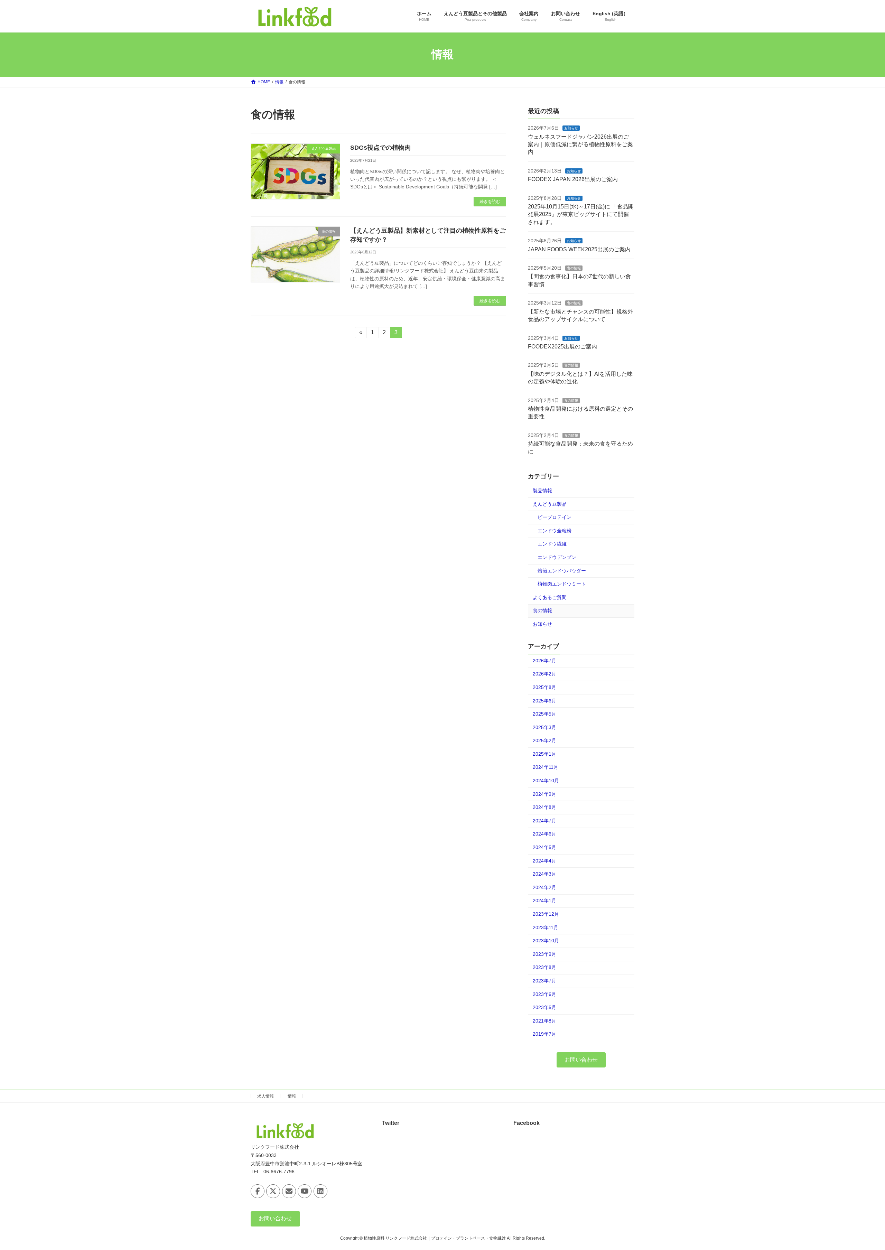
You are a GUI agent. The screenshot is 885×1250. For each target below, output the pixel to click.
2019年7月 (544, 1034)
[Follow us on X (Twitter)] (273, 1191)
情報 (292, 1096)
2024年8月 (544, 807)
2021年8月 (544, 1020)
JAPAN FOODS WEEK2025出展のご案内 (579, 249)
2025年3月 (544, 727)
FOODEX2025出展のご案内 (562, 346)
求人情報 (265, 1096)
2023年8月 (544, 967)
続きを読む (489, 201)
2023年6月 (544, 994)
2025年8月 (544, 687)
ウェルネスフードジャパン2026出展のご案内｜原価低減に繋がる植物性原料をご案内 (580, 144)
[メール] (289, 1191)
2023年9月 (544, 954)
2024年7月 (544, 820)
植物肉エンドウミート (562, 584)
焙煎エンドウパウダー (562, 570)
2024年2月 (544, 887)
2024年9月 (544, 793)
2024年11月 (545, 767)
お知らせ (571, 128)
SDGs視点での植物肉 (380, 147)
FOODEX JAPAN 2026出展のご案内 (573, 179)
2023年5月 (544, 1007)
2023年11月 (545, 927)
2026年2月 (544, 674)
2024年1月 (544, 900)
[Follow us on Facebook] (257, 1191)
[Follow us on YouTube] (304, 1191)
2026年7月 (544, 660)
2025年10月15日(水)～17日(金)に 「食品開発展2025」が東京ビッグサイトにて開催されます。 (581, 214)
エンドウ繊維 (552, 544)
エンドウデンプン (557, 557)
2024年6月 (544, 834)
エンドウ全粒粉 (554, 530)
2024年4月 (544, 860)
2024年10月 (546, 780)
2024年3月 (544, 874)
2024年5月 (544, 847)
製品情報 (542, 490)
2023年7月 (544, 980)
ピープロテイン (554, 517)
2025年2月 (544, 740)
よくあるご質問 (550, 597)
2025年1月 (544, 753)
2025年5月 (544, 714)
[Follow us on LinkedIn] (320, 1191)
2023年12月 (546, 914)
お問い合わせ (581, 1059)
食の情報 (574, 268)
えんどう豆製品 (550, 503)
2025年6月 (544, 700)
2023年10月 (546, 940)
